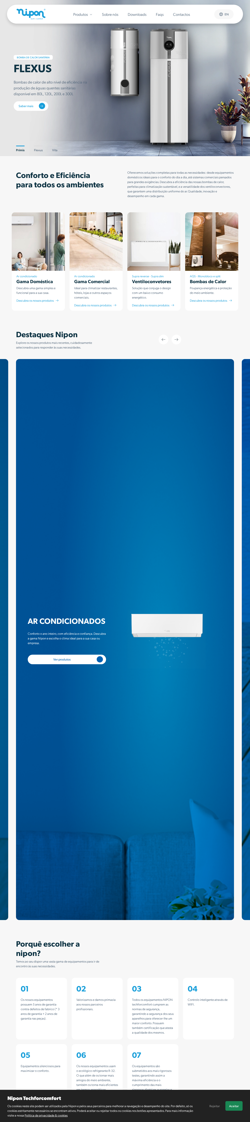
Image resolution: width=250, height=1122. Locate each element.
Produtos (80, 14)
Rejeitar (214, 1106)
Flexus (38, 150)
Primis (20, 150)
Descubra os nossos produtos (35, 300)
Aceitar (234, 1106)
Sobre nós (110, 14)
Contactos (181, 14)
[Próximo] (176, 339)
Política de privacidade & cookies (46, 1115)
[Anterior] (163, 339)
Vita (54, 150)
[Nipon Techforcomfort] (31, 14)
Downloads (137, 14)
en (227, 14)
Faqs (160, 14)
